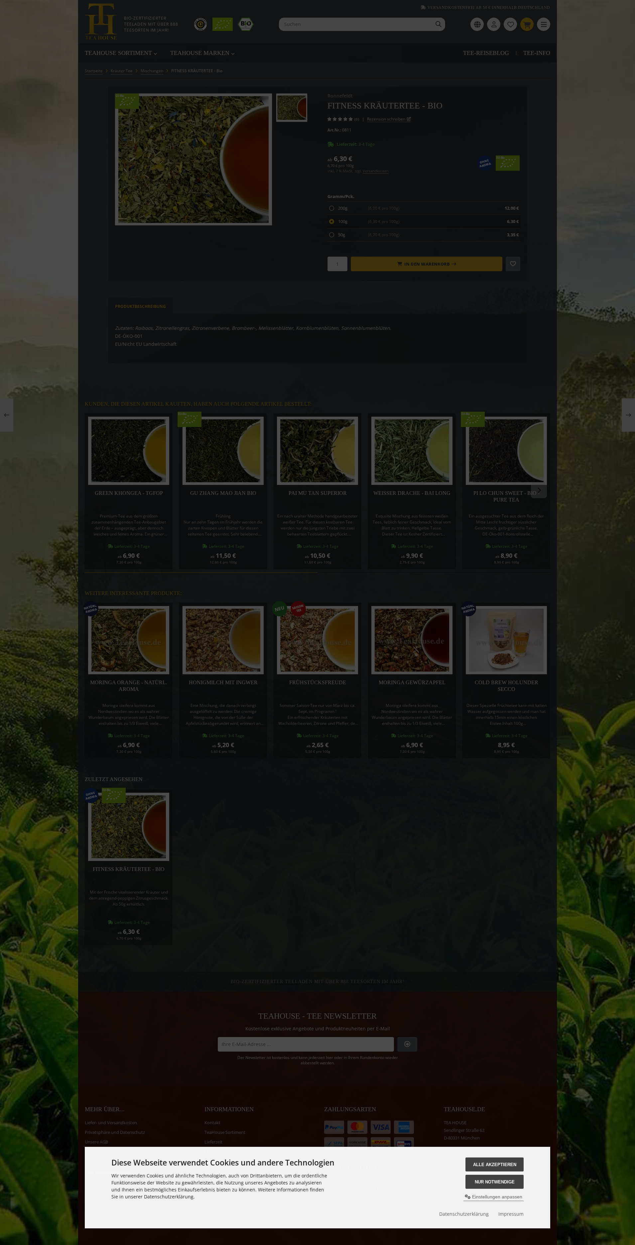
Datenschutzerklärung (464, 1214)
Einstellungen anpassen (496, 1196)
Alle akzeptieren (494, 1164)
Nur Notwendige (495, 1181)
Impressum (511, 1214)
